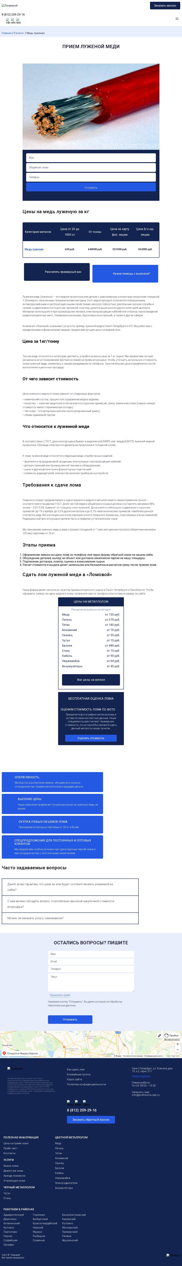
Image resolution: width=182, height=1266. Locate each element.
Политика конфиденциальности (86, 1084)
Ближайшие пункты (78, 1074)
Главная (7, 33)
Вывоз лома (11, 1165)
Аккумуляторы (72, 666)
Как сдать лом (76, 1069)
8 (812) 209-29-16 (13, 14)
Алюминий (69, 630)
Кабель (67, 656)
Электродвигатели (66, 1183)
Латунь (67, 619)
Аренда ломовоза (14, 1175)
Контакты (9, 1153)
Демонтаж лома (13, 1170)
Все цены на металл (91, 679)
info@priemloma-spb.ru (146, 1095)
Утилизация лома (14, 1180)
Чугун (66, 640)
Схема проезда (141, 1076)
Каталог (19, 33)
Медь (66, 614)
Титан (66, 625)
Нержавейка (70, 661)
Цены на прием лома (16, 1143)
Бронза (67, 645)
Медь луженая (36, 33)
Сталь (66, 650)
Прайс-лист (11, 1148)
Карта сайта (74, 1079)
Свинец (67, 635)
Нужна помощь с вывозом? (131, 273)
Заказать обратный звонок (91, 1119)
